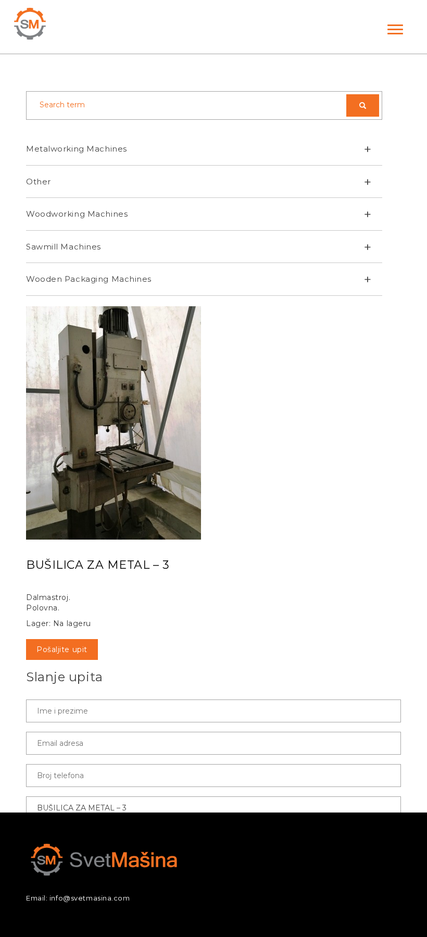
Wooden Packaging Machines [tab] (89, 279)
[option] (213, 423)
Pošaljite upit (61, 649)
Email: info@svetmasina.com (78, 898)
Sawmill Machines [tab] (63, 247)
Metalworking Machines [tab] (76, 149)
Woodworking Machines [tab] (77, 214)
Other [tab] (38, 181)
